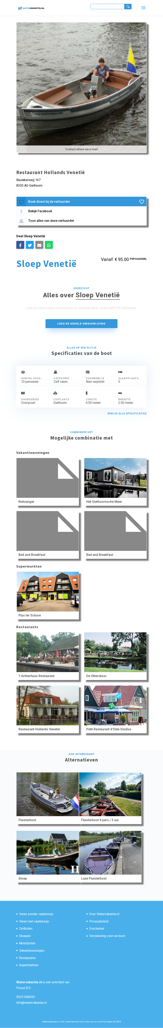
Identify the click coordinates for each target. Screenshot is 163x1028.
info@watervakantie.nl (31, 1003)
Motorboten (27, 943)
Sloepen (25, 936)
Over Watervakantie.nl (104, 914)
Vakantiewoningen (31, 950)
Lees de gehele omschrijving (81, 323)
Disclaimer (96, 928)
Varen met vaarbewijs (34, 921)
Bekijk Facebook (40, 211)
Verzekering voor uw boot (107, 936)
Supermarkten (28, 965)
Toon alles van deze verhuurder (51, 221)
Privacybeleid (98, 921)
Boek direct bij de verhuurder (49, 201)
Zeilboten (25, 928)
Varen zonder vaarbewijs (36, 914)
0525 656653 (25, 997)
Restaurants (27, 958)
